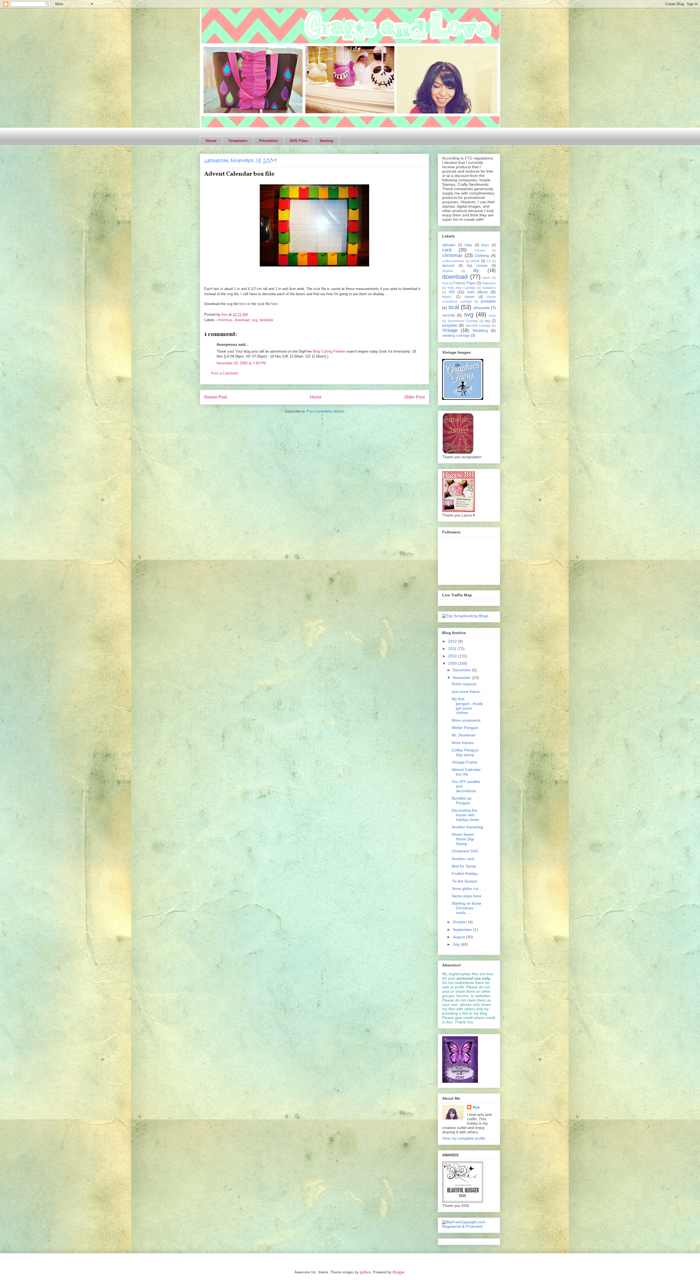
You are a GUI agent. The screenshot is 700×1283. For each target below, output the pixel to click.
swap (492, 315)
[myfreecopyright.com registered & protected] (469, 1226)
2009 (453, 663)
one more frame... (467, 691)
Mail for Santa (464, 866)
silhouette (481, 308)
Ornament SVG (465, 851)
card (446, 249)
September (463, 929)
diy (476, 270)
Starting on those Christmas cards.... (466, 908)
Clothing (482, 255)
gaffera (365, 1272)
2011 (452, 648)
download (242, 320)
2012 (453, 641)
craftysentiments (453, 261)
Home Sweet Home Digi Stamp (463, 839)
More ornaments (466, 720)
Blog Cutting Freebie (329, 351)
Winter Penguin (465, 727)
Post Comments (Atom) (325, 411)
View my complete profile (463, 1138)
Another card (463, 859)
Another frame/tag (467, 827)
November (462, 677)
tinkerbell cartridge (478, 325)
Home (211, 140)
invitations (489, 287)
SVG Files (299, 140)
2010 (453, 656)
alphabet (449, 245)
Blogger (398, 1272)
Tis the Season (464, 881)
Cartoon (479, 250)
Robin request (464, 684)
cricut (475, 261)
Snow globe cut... (467, 888)
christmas (224, 320)
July (457, 944)
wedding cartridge (456, 336)
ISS (452, 292)
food (445, 283)
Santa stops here (466, 896)
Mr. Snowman (464, 735)
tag (487, 321)
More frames (463, 743)
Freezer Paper (464, 283)
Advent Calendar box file (466, 771)
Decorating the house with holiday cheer (465, 815)
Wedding (480, 330)
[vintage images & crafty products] (462, 398)
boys (485, 245)
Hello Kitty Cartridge (462, 287)
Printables (268, 140)
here (242, 304)
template (266, 320)
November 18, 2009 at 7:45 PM (241, 363)
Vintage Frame (464, 762)
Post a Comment (224, 373)
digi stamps (477, 266)
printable (488, 301)
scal (453, 307)
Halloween (489, 283)
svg (254, 320)
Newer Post (215, 397)
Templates (237, 140)
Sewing (326, 140)
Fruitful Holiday (465, 873)
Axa (476, 1107)
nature (469, 297)
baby (468, 245)
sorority (448, 315)
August (459, 937)
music (447, 297)
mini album (477, 292)
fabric (486, 277)
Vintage (449, 330)
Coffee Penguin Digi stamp (465, 752)
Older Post (414, 397)
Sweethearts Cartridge (463, 321)
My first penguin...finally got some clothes (467, 706)
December (462, 670)
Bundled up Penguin (461, 800)
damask (448, 266)
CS (488, 261)
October (460, 922)
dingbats (447, 270)
